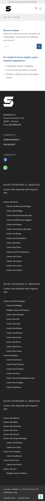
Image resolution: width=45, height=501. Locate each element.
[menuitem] (34, 9)
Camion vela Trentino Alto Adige (14, 438)
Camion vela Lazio (10, 469)
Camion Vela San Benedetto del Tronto (20, 378)
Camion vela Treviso (13, 256)
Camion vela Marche (10, 355)
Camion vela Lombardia (11, 452)
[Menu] (40, 9)
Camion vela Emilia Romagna (14, 301)
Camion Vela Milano (10, 422)
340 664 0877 (9, 145)
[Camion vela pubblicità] (18, 9)
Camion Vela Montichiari (12, 426)
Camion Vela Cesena (14, 351)
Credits (15, 492)
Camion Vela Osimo (10, 430)
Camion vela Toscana (11, 460)
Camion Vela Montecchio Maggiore (19, 220)
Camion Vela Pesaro (13, 387)
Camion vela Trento (13, 447)
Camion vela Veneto (10, 202)
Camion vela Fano (13, 373)
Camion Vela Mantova (11, 418)
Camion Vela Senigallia (14, 383)
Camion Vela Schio (13, 243)
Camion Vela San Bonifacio (16, 238)
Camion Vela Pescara (11, 434)
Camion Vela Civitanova (15, 364)
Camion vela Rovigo (13, 234)
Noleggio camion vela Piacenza (17, 310)
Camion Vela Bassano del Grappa (18, 206)
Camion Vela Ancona (14, 360)
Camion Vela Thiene (13, 247)
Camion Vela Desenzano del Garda (19, 215)
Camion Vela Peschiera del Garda (18, 229)
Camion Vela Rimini (13, 342)
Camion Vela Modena (14, 328)
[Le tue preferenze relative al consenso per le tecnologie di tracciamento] (40, 496)
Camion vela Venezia (14, 261)
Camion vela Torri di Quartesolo (17, 252)
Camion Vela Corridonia (14, 369)
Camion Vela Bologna (14, 305)
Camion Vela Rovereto (14, 443)
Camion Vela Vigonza (14, 270)
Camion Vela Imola (13, 324)
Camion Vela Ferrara (13, 337)
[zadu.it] (32, 495)
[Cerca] (34, 9)
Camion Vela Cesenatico (15, 315)
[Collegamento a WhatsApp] (36, 495)
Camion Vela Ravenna (14, 333)
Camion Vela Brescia (14, 456)
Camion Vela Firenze (14, 464)
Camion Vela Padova (14, 224)
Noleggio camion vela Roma (16, 473)
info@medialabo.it (11, 140)
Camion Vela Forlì (12, 319)
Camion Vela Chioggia (14, 211)
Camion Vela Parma (13, 347)
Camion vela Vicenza (14, 266)
